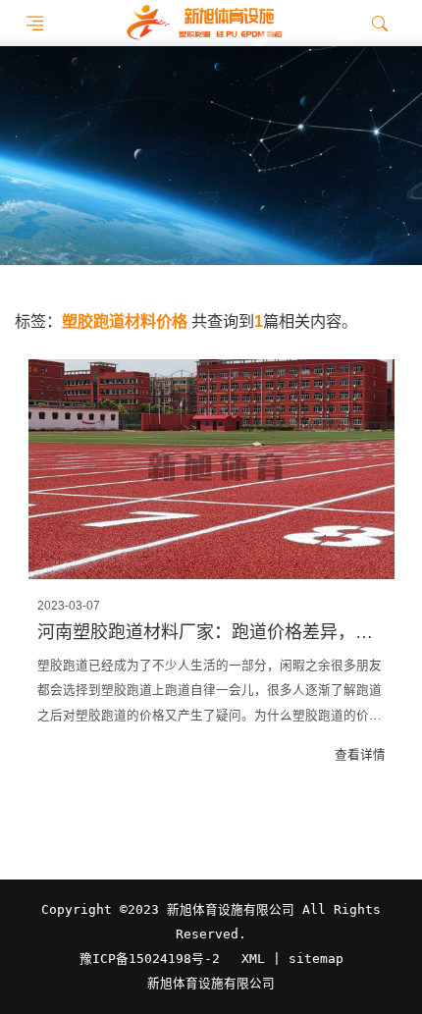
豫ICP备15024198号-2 (149, 958)
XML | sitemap (292, 958)
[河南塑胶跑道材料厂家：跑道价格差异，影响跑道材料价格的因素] (211, 469)
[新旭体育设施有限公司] (203, 23)
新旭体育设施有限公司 (211, 983)
